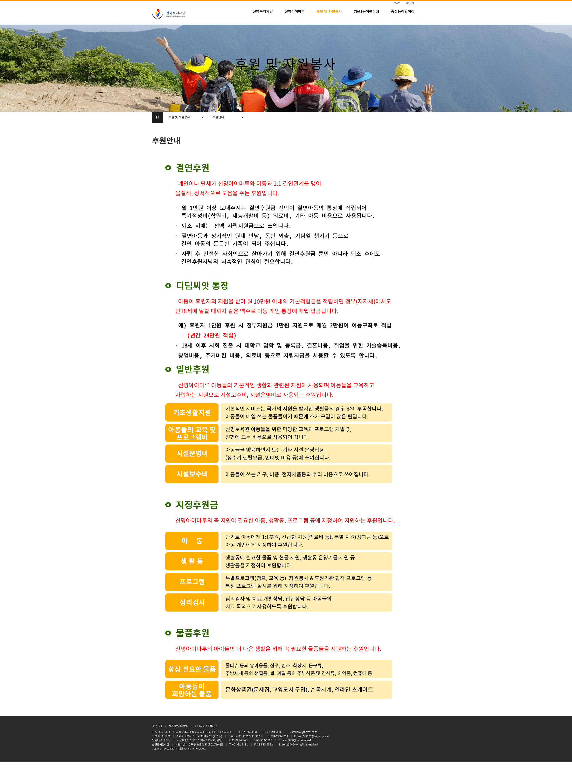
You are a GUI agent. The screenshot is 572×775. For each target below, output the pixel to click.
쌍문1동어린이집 (366, 11)
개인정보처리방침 (178, 726)
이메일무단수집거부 (206, 726)
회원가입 (410, 3)
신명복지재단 (263, 11)
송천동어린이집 (402, 11)
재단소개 (157, 726)
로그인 (397, 3)
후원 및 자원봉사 (329, 11)
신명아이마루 (295, 11)
